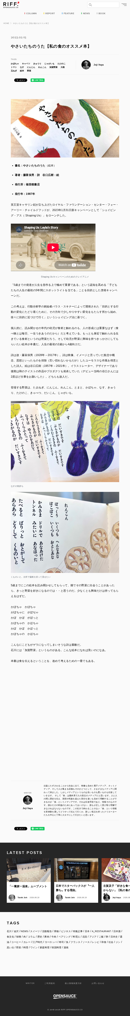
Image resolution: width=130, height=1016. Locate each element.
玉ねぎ (14, 71)
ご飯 (101, 936)
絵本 (22, 71)
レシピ (95, 942)
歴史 (39, 936)
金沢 (16, 931)
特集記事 (78, 931)
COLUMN (31, 13)
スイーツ (35, 931)
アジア (93, 936)
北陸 (84, 936)
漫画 (66, 947)
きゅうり (37, 63)
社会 (111, 942)
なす (22, 67)
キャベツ (26, 63)
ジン (118, 942)
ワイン (34, 947)
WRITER (30, 983)
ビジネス (66, 931)
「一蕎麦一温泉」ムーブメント (27, 886)
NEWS (86, 13)
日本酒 (117, 931)
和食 (103, 942)
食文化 (10, 936)
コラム (31, 936)
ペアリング (65, 936)
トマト (14, 67)
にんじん (31, 67)
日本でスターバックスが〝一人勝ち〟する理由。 (75, 888)
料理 (25, 947)
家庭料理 (44, 947)
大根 (63, 67)
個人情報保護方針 (73, 983)
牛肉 (53, 936)
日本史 (114, 936)
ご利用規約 (49, 983)
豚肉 (46, 936)
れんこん (42, 67)
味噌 (18, 936)
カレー (27, 942)
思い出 (10, 947)
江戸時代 (37, 942)
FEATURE (69, 13)
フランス (75, 942)
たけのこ (62, 63)
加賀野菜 (53, 67)
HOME (6, 23)
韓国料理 (56, 947)
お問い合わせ (98, 983)
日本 (87, 931)
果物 (56, 931)
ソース (86, 942)
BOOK (102, 13)
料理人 (76, 936)
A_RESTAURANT (101, 931)
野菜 (29, 71)
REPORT (50, 13)
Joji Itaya (99, 64)
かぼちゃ (15, 63)
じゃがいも (49, 63)
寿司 (61, 942)
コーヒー (16, 942)
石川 (9, 931)
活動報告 (47, 931)
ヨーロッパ (51, 942)
